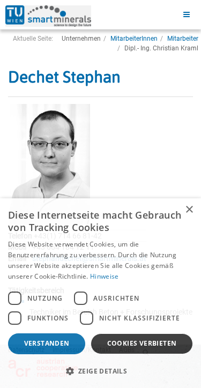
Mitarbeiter (182, 38)
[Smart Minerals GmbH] (48, 16)
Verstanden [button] (47, 343)
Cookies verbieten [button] (142, 343)
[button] (100, 370)
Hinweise (104, 276)
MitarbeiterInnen (134, 38)
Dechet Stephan (64, 77)
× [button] (189, 210)
